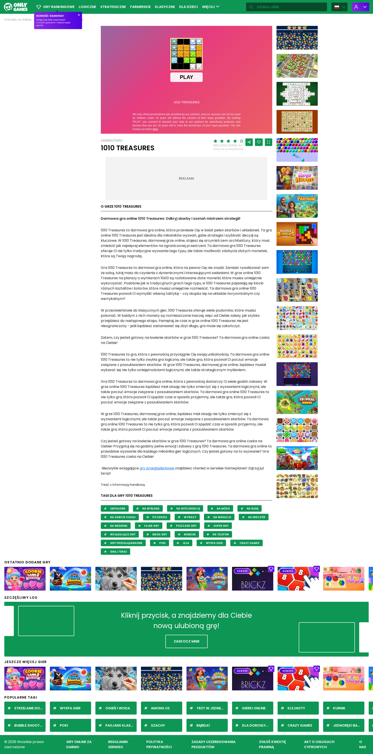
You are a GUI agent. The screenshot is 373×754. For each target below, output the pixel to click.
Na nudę (252, 508)
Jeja (185, 543)
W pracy (189, 517)
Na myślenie (151, 508)
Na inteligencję (188, 508)
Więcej (209, 6)
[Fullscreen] (268, 142)
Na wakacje (222, 517)
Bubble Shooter (29, 725)
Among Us (160, 708)
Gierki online (254, 708)
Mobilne (189, 534)
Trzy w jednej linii (212, 708)
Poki (162, 543)
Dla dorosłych (256, 725)
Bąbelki (203, 725)
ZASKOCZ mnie (186, 641)
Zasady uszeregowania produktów (213, 744)
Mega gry (159, 534)
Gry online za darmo (79, 744)
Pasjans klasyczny (121, 725)
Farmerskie (140, 6)
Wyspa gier (214, 543)
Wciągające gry (122, 534)
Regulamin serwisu (118, 744)
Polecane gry (186, 526)
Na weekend (118, 526)
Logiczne (87, 6)
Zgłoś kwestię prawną (272, 744)
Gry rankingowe (58, 6)
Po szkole (159, 517)
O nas (362, 744)
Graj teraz (118, 551)
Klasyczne (165, 6)
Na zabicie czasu (122, 517)
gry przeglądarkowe (157, 468)
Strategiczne (113, 6)
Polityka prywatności (159, 744)
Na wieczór (256, 517)
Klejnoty (296, 708)
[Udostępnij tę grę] (249, 142)
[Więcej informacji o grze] (311, 44)
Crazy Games (249, 543)
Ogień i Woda (117, 708)
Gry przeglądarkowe (125, 543)
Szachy (158, 725)
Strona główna (18, 20)
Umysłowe (117, 508)
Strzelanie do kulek (30, 708)
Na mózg (223, 508)
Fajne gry (151, 526)
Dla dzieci (188, 6)
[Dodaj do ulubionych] (259, 142)
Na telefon (220, 534)
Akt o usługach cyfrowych (319, 744)
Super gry (221, 526)
